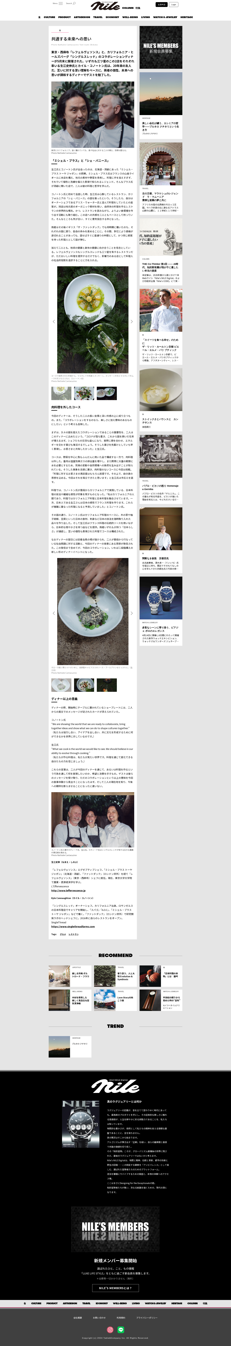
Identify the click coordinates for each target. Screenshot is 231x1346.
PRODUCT (64, 17)
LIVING (145, 17)
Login (173, 4)
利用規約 (121, 1317)
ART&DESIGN (82, 17)
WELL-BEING (130, 17)
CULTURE (49, 17)
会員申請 (161, 4)
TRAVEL (98, 17)
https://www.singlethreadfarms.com (73, 926)
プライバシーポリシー (147, 1317)
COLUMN (128, 8)
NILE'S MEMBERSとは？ (115, 1288)
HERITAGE (186, 17)
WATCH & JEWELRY (165, 17)
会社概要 (77, 1317)
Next (132, 321)
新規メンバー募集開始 (115, 1260)
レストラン (74, 934)
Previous (54, 321)
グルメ (63, 934)
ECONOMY (112, 17)
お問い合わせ (99, 1317)
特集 (138, 8)
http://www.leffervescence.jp (68, 890)
